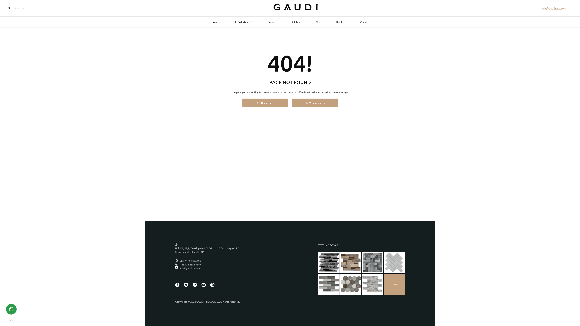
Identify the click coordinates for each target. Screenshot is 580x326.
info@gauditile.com (553, 8)
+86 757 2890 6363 (190, 260)
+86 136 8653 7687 (190, 264)
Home (215, 21)
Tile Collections (241, 21)
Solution (296, 21)
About (338, 21)
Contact (364, 21)
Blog (318, 21)
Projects (272, 21)
